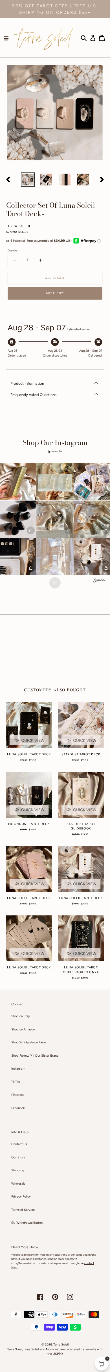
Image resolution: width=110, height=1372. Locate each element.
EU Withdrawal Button (27, 1223)
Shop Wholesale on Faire (28, 1042)
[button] (55, 481)
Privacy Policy (21, 1196)
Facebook (18, 1108)
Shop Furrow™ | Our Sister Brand (34, 1055)
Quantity (12, 250)
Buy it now (55, 293)
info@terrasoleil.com (24, 1263)
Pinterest (17, 1095)
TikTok (15, 1082)
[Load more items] (55, 582)
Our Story (18, 1157)
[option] (28, 179)
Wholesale (18, 1183)
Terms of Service (23, 1210)
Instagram (18, 1068)
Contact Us (19, 1144)
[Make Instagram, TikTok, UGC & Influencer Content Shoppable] (99, 581)
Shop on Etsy (20, 1016)
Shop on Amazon (23, 1029)
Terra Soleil (61, 1344)
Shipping (17, 1170)
